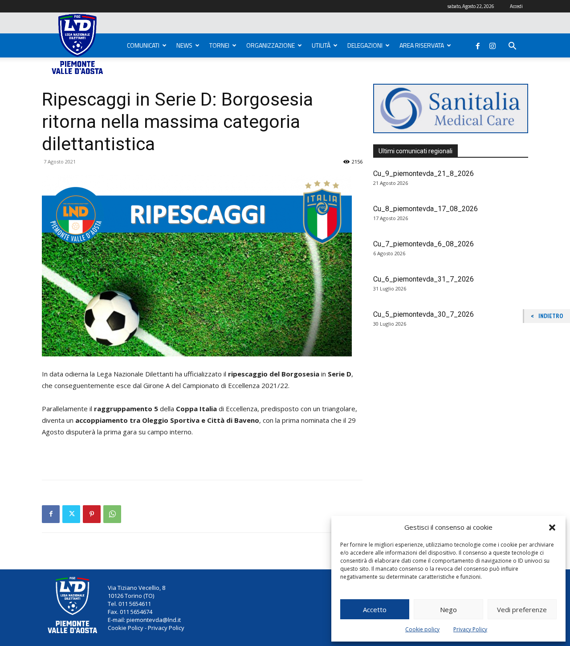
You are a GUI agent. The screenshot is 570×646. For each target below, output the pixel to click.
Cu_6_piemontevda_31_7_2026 (423, 279)
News (184, 45)
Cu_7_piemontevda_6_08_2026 (423, 244)
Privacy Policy (470, 629)
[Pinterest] (92, 514)
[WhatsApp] (112, 514)
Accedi (516, 6)
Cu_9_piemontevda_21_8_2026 (423, 173)
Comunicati (143, 45)
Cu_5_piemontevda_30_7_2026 (423, 314)
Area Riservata (421, 45)
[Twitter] (71, 514)
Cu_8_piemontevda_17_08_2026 (425, 208)
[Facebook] (477, 44)
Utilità (321, 45)
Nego (448, 609)
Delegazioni (365, 45)
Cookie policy (422, 629)
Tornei (219, 45)
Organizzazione (270, 45)
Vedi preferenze (522, 609)
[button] (552, 527)
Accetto (375, 609)
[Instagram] (492, 44)
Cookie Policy (125, 628)
